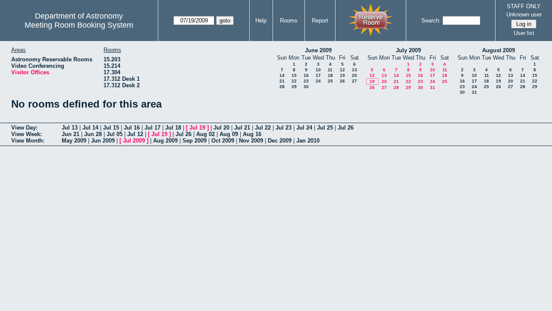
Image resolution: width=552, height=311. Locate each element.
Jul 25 (325, 127)
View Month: (27, 140)
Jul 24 (304, 127)
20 (354, 75)
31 (432, 87)
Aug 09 (229, 134)
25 (330, 81)
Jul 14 (90, 127)
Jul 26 (346, 127)
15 (294, 75)
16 (306, 75)
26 (342, 81)
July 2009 (408, 50)
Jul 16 (132, 127)
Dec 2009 (280, 140)
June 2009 (318, 50)
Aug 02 (205, 134)
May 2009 (74, 140)
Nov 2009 (251, 140)
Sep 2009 (194, 140)
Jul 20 (221, 127)
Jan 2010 (308, 140)
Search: (431, 20)
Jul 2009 (134, 140)
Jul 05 (114, 134)
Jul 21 (242, 127)
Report (320, 20)
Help (261, 20)
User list (524, 33)
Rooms (289, 20)
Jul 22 (263, 127)
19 (342, 75)
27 (354, 81)
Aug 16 (252, 134)
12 (342, 69)
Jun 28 (93, 134)
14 (282, 75)
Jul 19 (197, 127)
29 (294, 86)
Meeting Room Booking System (79, 25)
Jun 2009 (103, 140)
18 (330, 75)
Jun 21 (70, 134)
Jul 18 (173, 127)
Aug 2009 (165, 140)
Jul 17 (152, 127)
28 (282, 86)
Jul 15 (111, 127)
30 (306, 86)
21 (282, 81)
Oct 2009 (222, 140)
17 (318, 75)
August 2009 (498, 50)
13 (354, 69)
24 (318, 81)
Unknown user (524, 14)
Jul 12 (135, 134)
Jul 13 (70, 127)
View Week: (26, 134)
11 (330, 69)
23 (306, 81)
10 (318, 69)
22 (294, 81)
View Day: (24, 127)
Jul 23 (284, 127)
